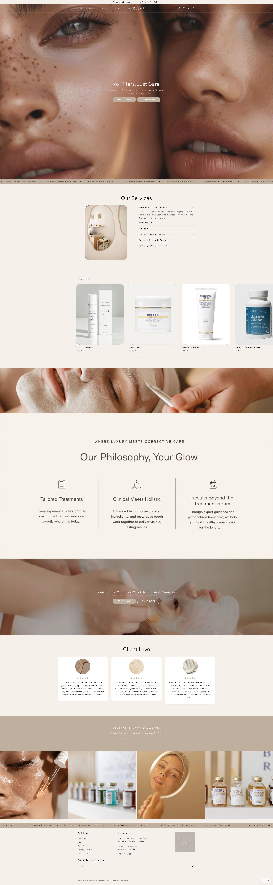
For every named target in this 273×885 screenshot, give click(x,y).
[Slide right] (141, 357)
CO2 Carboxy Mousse (85, 348)
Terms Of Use (83, 853)
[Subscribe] (153, 738)
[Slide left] (131, 357)
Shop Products (149, 100)
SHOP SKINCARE (148, 601)
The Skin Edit (82, 838)
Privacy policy (125, 880)
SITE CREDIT (102, 880)
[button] (89, 8)
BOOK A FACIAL (124, 601)
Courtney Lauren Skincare (91, 880)
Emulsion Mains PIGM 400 (192, 348)
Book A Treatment (124, 100)
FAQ (79, 842)
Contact (81, 846)
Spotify (116, 880)
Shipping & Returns (85, 850)
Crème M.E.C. (134, 348)
